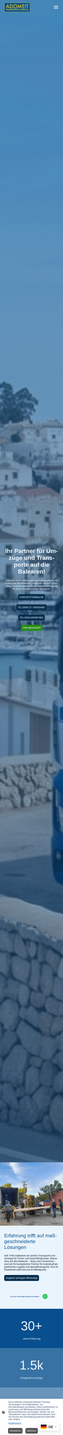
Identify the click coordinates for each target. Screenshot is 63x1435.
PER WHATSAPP (31, 627)
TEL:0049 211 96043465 (31, 607)
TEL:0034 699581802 (31, 617)
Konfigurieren (14, 1423)
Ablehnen (31, 1431)
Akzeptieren (15, 1431)
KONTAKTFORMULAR (31, 597)
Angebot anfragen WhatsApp (21, 1278)
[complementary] (48, 1427)
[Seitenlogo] (17, 7)
